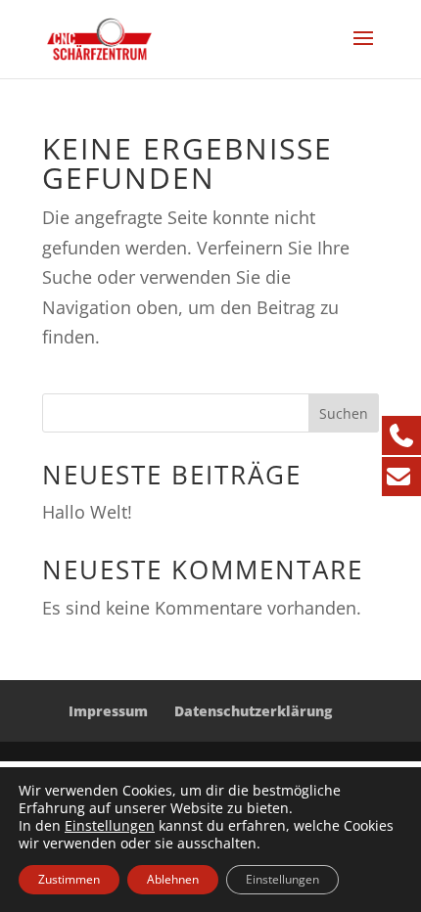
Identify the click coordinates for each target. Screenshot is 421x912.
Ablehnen (173, 879)
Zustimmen (69, 879)
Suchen (343, 413)
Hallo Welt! (87, 512)
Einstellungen (110, 826)
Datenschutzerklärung (253, 711)
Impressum (108, 711)
